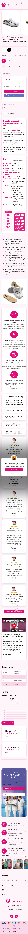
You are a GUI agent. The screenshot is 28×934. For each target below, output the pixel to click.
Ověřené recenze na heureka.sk (14, 611)
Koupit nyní (11, 95)
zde (23, 466)
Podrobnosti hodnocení (17, 37)
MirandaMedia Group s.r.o (20, 931)
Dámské (16, 684)
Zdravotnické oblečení (17, 672)
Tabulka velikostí (22, 56)
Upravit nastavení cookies (14, 929)
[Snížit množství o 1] (15, 86)
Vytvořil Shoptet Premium (7, 931)
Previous (22, 856)
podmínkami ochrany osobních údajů (16, 799)
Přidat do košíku (14, 91)
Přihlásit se (8, 788)
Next (25, 856)
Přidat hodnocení (7, 723)
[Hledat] (21, 3)
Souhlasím (15, 469)
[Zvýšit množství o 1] (23, 86)
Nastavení (13, 473)
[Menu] (21, 6)
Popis (3, 113)
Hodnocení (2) (10, 113)
